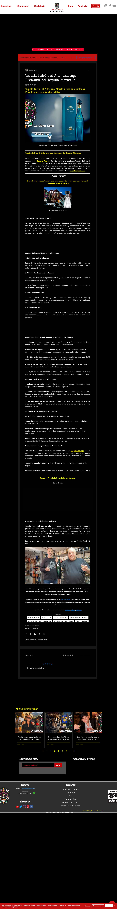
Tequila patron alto (81, 621)
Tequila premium (33, 617)
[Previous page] (47, 751)
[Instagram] (106, 6)
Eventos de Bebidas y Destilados (48, 57)
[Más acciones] (89, 70)
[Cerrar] (115, 906)
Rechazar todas (97, 906)
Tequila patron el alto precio (78, 617)
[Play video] (57, 565)
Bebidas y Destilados (31, 628)
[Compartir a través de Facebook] (26, 634)
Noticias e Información (32, 625)
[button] (72, 57)
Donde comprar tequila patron (63, 621)
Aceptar (109, 906)
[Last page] (74, 751)
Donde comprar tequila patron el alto (39, 621)
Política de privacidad (13, 907)
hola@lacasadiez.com (28, 788)
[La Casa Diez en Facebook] (31, 806)
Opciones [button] (87, 906)
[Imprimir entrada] (44, 634)
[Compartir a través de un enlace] (39, 634)
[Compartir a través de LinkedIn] (35, 634)
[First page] (43, 751)
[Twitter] (20, 806)
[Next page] (70, 751)
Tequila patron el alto (60, 617)
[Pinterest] (28, 806)
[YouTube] (114, 6)
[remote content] (58, 244)
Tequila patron (46, 617)
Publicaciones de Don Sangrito (28, 57)
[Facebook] (110, 6)
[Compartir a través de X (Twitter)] (30, 634)
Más (62, 57)
